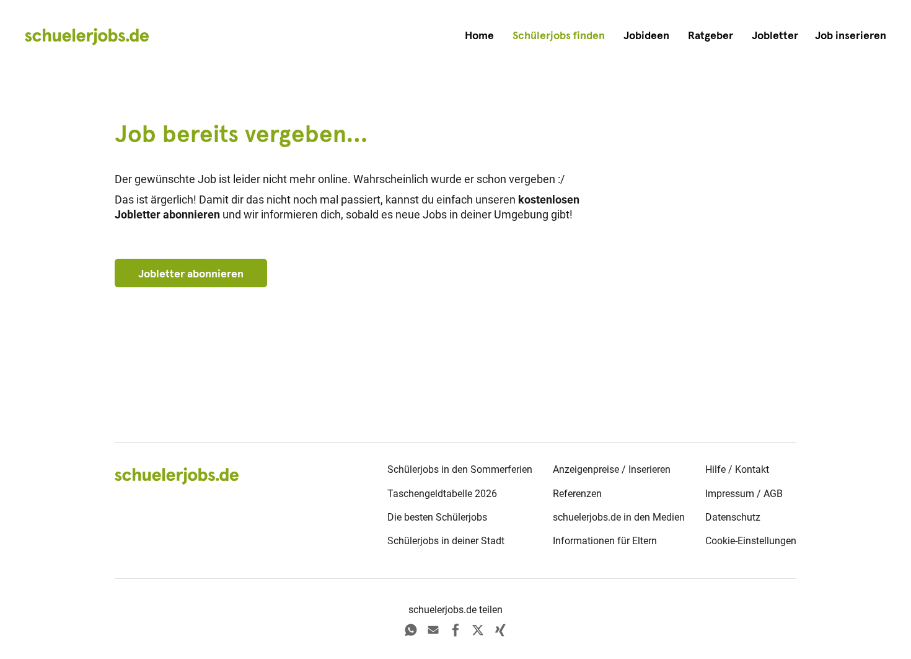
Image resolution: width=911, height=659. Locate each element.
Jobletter (775, 35)
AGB (773, 494)
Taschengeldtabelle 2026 (442, 494)
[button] (851, 36)
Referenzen (577, 494)
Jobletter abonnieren (191, 273)
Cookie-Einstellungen (750, 541)
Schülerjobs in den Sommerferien (459, 469)
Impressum (729, 494)
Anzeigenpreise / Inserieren (612, 469)
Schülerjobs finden (559, 35)
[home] (87, 36)
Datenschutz (732, 517)
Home (479, 35)
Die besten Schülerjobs (437, 517)
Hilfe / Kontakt (737, 469)
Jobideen (646, 35)
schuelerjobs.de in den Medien (619, 517)
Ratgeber (710, 35)
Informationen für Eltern (605, 541)
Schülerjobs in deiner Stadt (445, 541)
